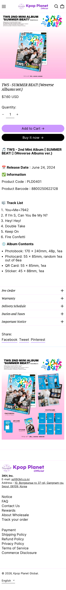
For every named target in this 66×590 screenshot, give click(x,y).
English (7, 580)
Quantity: (9, 107)
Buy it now (31, 138)
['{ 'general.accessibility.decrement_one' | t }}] (3, 114)
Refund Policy (13, 539)
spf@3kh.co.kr (20, 479)
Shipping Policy (14, 535)
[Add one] (17, 114)
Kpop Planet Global (25, 573)
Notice (7, 497)
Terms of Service (15, 548)
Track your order (15, 519)
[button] (56, 6)
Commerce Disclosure (19, 553)
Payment (9, 530)
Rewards (8, 510)
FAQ (5, 501)
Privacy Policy (13, 544)
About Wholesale (15, 515)
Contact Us (11, 506)
